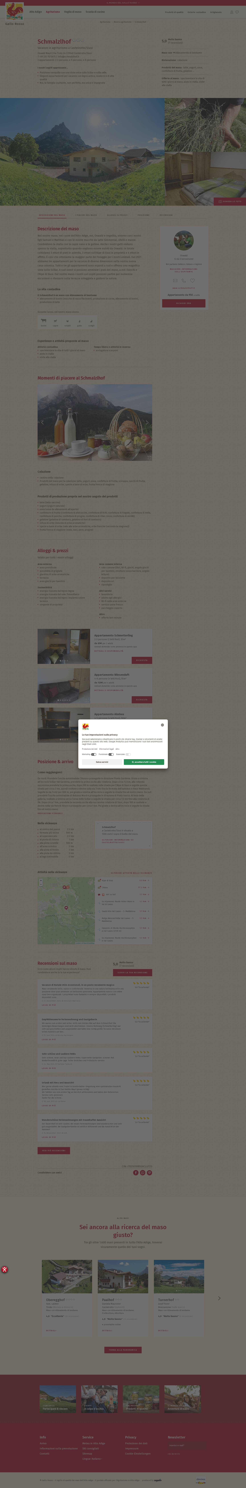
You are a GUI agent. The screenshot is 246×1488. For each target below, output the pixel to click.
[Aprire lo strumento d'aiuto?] (4, 1269)
